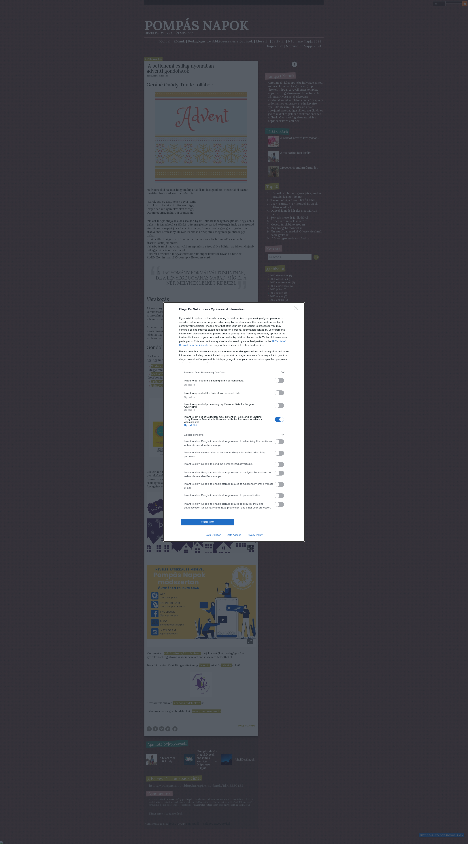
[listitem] (234, 372)
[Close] (297, 309)
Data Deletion (213, 534)
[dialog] (234, 422)
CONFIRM (207, 522)
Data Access (234, 534)
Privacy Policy (255, 534)
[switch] (279, 380)
